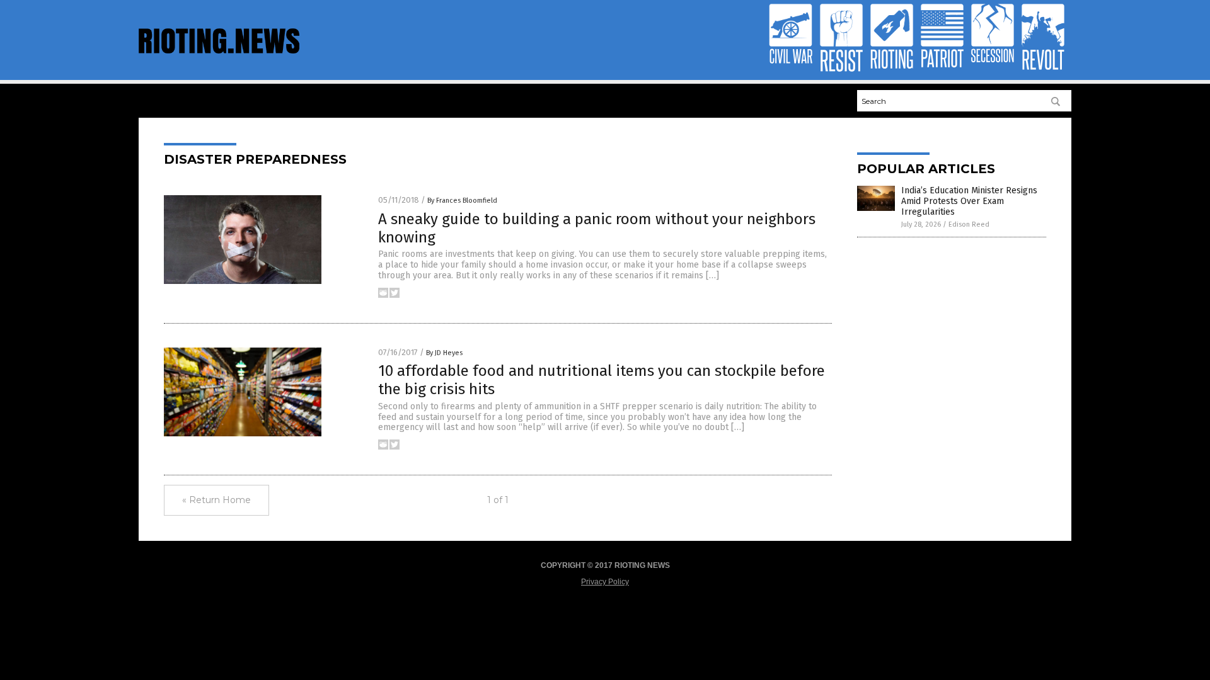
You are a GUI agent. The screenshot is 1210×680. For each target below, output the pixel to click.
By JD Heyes (444, 353)
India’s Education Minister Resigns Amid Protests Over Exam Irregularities (969, 201)
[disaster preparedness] (219, 56)
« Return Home (216, 500)
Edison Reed (968, 224)
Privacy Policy (605, 581)
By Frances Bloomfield (462, 200)
